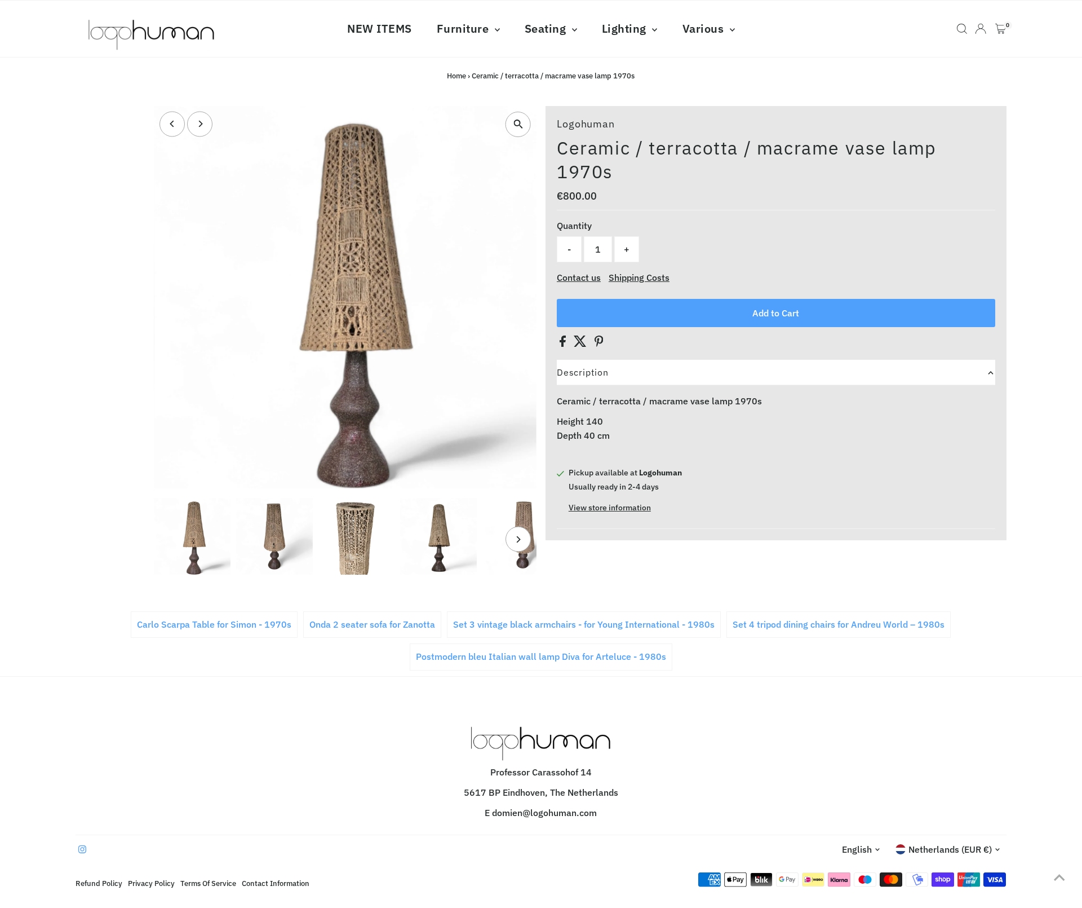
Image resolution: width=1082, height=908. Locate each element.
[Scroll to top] (1059, 877)
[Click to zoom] (518, 124)
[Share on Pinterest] (599, 343)
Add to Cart (775, 313)
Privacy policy (151, 883)
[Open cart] (1000, 29)
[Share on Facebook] (564, 343)
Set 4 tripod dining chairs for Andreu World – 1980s (838, 624)
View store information (610, 508)
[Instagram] (82, 849)
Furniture (464, 28)
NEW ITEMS (379, 28)
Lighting (626, 28)
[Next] (199, 123)
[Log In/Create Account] (980, 29)
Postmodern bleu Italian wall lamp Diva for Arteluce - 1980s (541, 656)
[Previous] (172, 123)
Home (456, 76)
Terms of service (208, 883)
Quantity (574, 225)
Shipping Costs (639, 277)
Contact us (579, 277)
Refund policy (99, 883)
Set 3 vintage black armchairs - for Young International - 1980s (584, 624)
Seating (547, 28)
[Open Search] (962, 29)
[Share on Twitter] (581, 343)
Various (704, 28)
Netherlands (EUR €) (950, 849)
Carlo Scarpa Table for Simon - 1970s (214, 624)
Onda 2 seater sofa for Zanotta (372, 624)
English (857, 849)
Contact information (275, 883)
